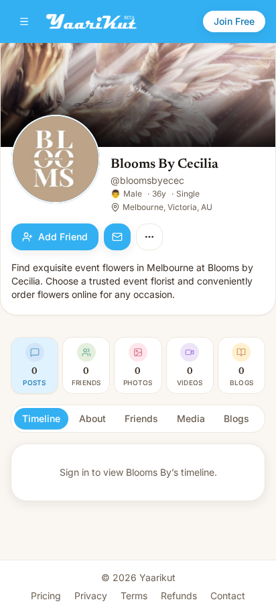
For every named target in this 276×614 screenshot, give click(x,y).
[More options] (149, 236)
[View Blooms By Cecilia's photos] (55, 160)
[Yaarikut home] (91, 21)
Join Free (234, 21)
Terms (134, 595)
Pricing (46, 595)
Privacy (90, 595)
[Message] (117, 236)
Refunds (179, 595)
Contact (227, 595)
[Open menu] (24, 21)
